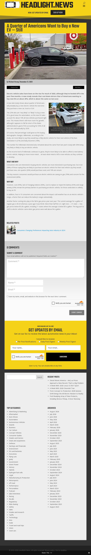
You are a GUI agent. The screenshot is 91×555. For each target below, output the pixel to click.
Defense (12, 443)
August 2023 (54, 507)
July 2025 (53, 446)
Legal (11, 475)
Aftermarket (13, 414)
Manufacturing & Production (19, 478)
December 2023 (55, 496)
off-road (12, 483)
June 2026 (53, 417)
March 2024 (54, 488)
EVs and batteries (15, 451)
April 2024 (53, 486)
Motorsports (13, 480)
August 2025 (54, 443)
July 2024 (53, 478)
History (11, 467)
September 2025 (56, 441)
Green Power (13, 464)
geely (11, 459)
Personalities (13, 488)
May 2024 (53, 483)
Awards (11, 425)
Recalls (11, 499)
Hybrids (11, 470)
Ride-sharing (13, 504)
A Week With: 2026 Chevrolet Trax (62, 388)
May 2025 (53, 451)
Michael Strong (14, 82)
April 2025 (53, 454)
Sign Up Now (58, 12)
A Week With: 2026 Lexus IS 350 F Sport (64, 386)
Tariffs (11, 515)
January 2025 (54, 462)
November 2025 (55, 435)
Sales (11, 509)
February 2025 (55, 459)
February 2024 (55, 491)
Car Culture (13, 430)
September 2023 (56, 504)
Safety (11, 507)
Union (11, 528)
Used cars (12, 531)
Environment (13, 449)
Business (12, 427)
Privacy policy (50, 550)
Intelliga (63, 550)
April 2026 (53, 422)
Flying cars (13, 457)
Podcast (12, 491)
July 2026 (53, 414)
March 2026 (54, 425)
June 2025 (53, 449)
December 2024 (55, 464)
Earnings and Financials (17, 446)
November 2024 (55, 467)
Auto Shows (13, 417)
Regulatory (13, 502)
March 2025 (54, 457)
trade (11, 523)
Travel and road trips (16, 525)
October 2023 (55, 502)
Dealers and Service (16, 438)
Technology (13, 517)
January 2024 (54, 494)
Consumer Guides (15, 435)
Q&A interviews (14, 494)
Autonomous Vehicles (17, 422)
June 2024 (53, 480)
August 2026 (54, 411)
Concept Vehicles (15, 433)
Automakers (13, 420)
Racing (11, 496)
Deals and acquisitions (17, 441)
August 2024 (54, 475)
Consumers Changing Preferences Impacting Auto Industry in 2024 (41, 230)
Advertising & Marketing (18, 411)
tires (10, 520)
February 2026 (55, 427)
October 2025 (55, 438)
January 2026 (54, 430)
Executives (13, 454)
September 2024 (56, 472)
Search (39, 377)
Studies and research (16, 512)
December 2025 (55, 433)
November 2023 (55, 499)
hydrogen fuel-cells (16, 472)
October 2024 (55, 470)
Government (13, 462)
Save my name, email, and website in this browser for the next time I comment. (38, 296)
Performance (13, 486)
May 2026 (53, 420)
